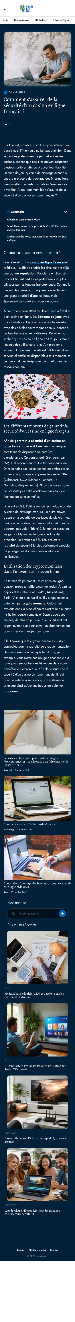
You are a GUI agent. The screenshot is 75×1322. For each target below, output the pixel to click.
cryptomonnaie (34, 603)
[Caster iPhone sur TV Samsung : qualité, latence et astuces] (37, 1102)
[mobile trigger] (7, 8)
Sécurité (8, 770)
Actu (7, 124)
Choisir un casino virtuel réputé (23, 219)
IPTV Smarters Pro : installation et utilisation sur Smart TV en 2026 (35, 1067)
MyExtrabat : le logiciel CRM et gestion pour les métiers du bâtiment (34, 995)
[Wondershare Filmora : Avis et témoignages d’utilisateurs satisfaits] (37, 1174)
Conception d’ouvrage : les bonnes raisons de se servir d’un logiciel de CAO (37, 885)
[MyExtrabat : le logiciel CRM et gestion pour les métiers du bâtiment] (37, 957)
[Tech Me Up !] (26, 8)
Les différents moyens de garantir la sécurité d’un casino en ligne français (37, 228)
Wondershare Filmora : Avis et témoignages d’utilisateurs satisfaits (32, 1212)
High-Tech (10, 1133)
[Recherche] (68, 8)
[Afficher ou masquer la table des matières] (46, 212)
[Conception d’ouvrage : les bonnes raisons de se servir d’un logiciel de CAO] (37, 857)
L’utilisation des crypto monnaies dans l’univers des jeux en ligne (37, 238)
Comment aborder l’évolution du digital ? (29, 824)
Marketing (9, 829)
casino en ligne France (47, 262)
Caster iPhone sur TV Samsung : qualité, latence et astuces (36, 1140)
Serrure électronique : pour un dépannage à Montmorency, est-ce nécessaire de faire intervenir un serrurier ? (36, 761)
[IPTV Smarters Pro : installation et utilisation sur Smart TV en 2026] (37, 1030)
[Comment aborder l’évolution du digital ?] (37, 798)
